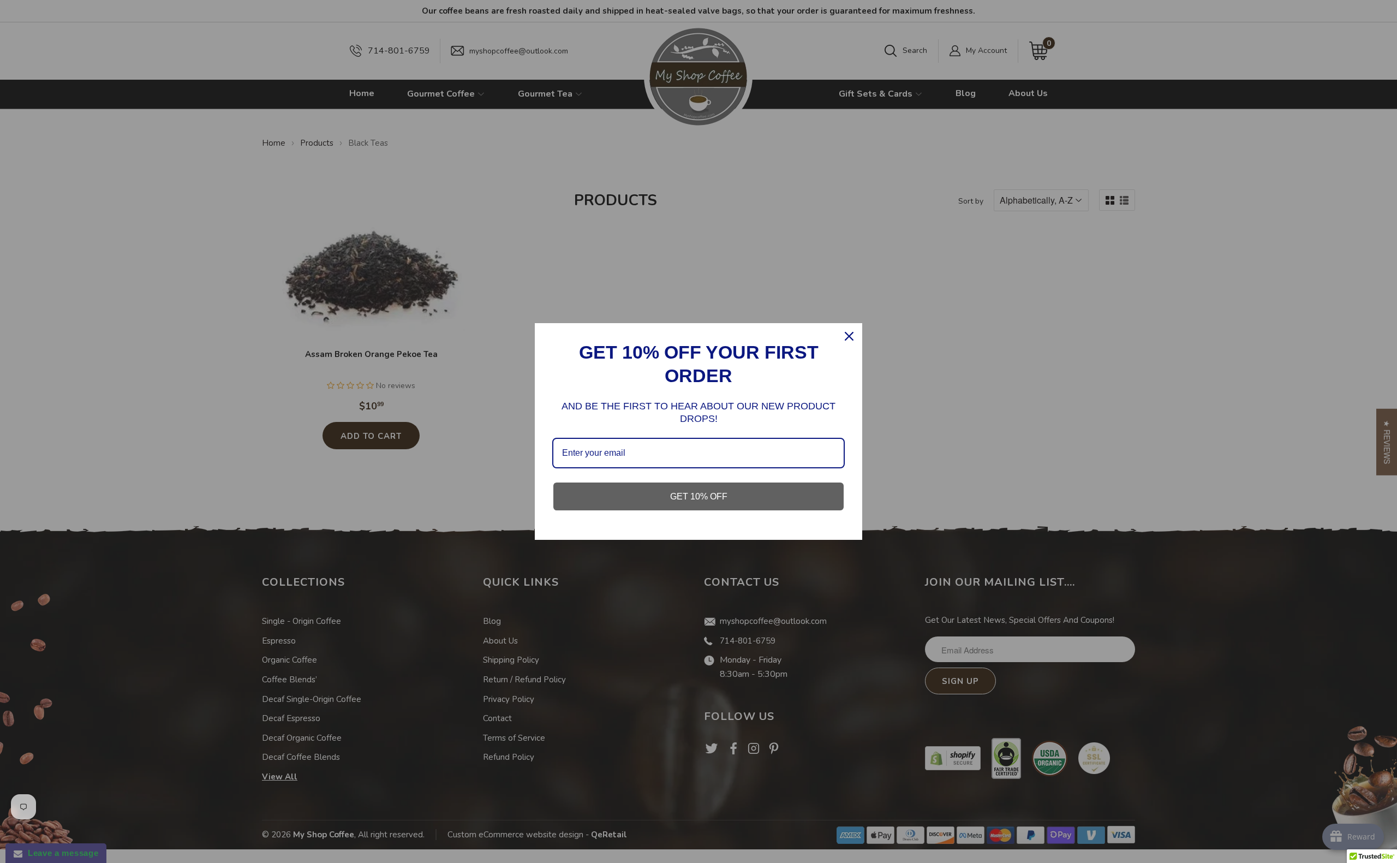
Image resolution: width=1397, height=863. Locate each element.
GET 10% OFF (698, 496)
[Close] (849, 336)
